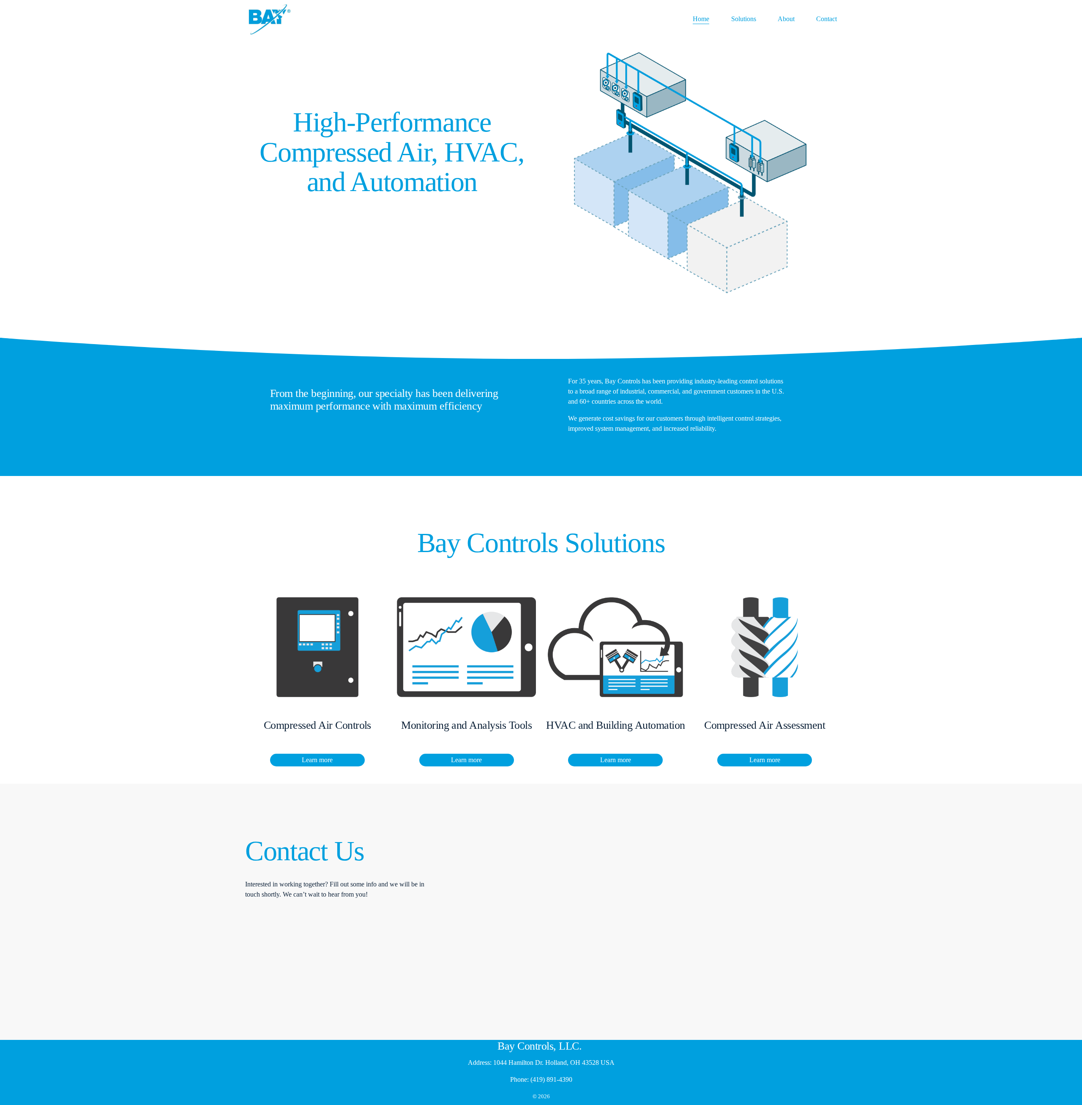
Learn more (317, 759)
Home (701, 18)
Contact (826, 18)
